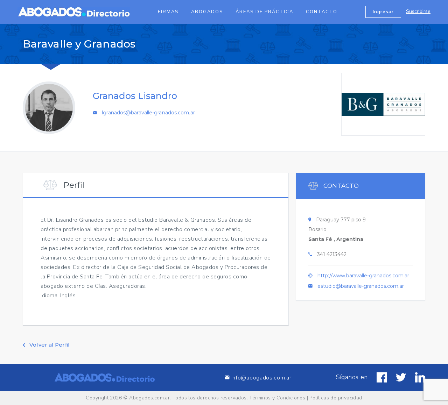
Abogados (207, 12)
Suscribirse (418, 11)
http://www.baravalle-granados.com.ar (363, 275)
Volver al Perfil (49, 344)
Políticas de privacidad (335, 398)
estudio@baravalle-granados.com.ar (360, 286)
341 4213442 (331, 254)
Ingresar (383, 11)
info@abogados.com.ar (261, 378)
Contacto (321, 12)
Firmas (168, 12)
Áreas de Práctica (264, 12)
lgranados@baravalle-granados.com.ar (148, 112)
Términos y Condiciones (277, 398)
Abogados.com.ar (149, 398)
